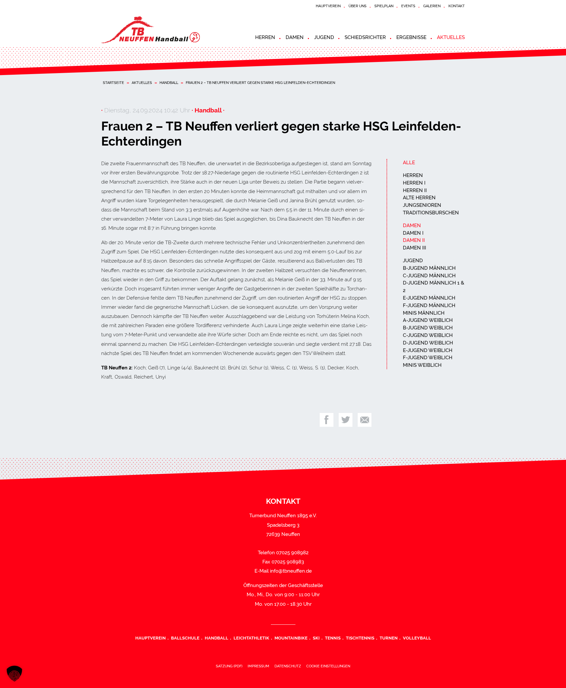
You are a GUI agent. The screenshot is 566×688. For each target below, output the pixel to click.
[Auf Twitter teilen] (345, 420)
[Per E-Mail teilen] (364, 420)
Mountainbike (291, 637)
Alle (409, 163)
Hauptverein (328, 6)
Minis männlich (423, 313)
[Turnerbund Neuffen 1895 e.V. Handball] (160, 30)
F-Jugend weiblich (427, 358)
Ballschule (185, 637)
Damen (295, 37)
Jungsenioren (422, 205)
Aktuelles (451, 37)
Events (408, 6)
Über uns (358, 6)
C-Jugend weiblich (428, 335)
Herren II (415, 190)
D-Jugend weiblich (428, 343)
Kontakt (456, 6)
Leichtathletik (251, 637)
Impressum (258, 666)
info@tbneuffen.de (291, 571)
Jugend (324, 37)
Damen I (413, 233)
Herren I (414, 183)
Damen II (414, 240)
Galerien (432, 6)
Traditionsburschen (431, 213)
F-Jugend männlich (429, 305)
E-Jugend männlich (429, 298)
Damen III (414, 248)
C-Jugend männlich (429, 276)
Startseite (113, 82)
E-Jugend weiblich (427, 350)
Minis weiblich (422, 365)
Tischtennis (360, 637)
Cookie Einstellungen (328, 666)
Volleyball (417, 637)
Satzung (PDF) (229, 666)
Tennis (333, 637)
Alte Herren (419, 198)
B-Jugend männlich (429, 268)
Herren (265, 37)
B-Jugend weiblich (428, 328)
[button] (14, 673)
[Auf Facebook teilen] (326, 420)
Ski (316, 637)
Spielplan (383, 6)
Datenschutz (287, 666)
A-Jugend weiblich (428, 320)
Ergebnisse (411, 37)
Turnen (389, 637)
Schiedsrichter (365, 37)
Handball (169, 82)
